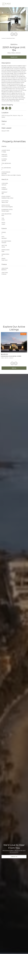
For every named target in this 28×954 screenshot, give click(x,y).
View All (14, 368)
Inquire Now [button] (14, 57)
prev (12, 34)
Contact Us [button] (14, 856)
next (15, 34)
